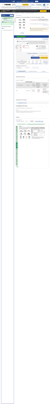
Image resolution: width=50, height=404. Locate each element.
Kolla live (32, 63)
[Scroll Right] (34, 81)
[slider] (19, 121)
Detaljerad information (33, 71)
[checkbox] (7, 22)
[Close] (44, 6)
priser (47, 63)
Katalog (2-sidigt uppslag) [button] (39, 121)
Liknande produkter (44, 53)
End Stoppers (23, 12)
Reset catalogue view (19, 119)
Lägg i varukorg (44, 57)
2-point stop (5, 22)
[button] (36, 1)
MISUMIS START (3, 12)
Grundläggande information (22, 102)
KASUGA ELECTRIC (18, 15)
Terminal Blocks (17, 12)
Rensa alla (11, 15)
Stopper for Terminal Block (30, 12)
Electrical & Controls (10, 12)
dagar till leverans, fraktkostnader (45, 62)
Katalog (44, 71)
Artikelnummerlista (22, 71)
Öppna (32, 121)
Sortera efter (41, 85)
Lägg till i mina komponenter (33, 53)
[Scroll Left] (25, 81)
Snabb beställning (36, 57)
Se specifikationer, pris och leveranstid (8, 20)
